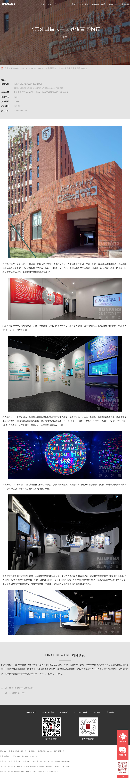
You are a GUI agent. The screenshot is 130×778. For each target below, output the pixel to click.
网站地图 (41, 751)
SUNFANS (8, 4)
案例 (17, 68)
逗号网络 (16, 756)
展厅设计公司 (59, 751)
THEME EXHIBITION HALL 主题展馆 (39, 68)
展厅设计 (32, 751)
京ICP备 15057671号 (29, 756)
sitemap (49, 751)
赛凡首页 (8, 68)
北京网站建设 (5, 756)
